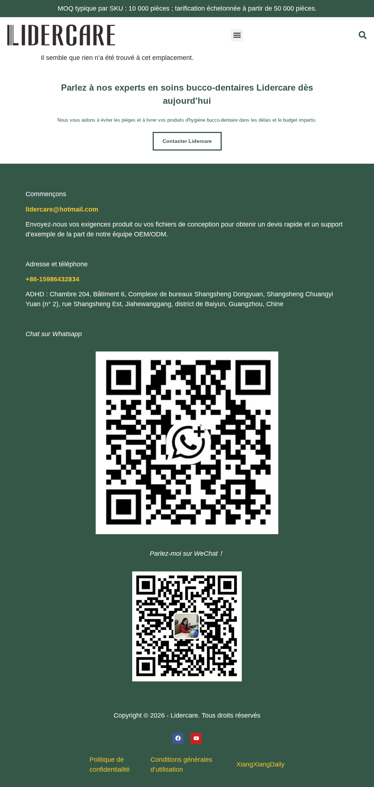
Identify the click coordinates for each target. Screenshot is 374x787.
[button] (237, 35)
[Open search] (363, 35)
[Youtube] (196, 738)
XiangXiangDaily (260, 764)
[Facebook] (177, 738)
